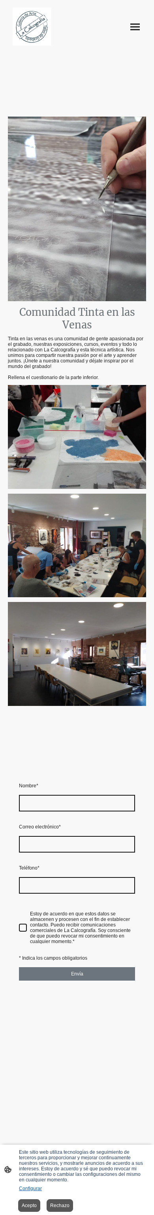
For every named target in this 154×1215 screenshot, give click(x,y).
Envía (77, 974)
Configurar (30, 1188)
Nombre (28, 786)
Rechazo (59, 1205)
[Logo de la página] (32, 27)
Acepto (29, 1205)
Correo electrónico (40, 827)
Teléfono (29, 868)
